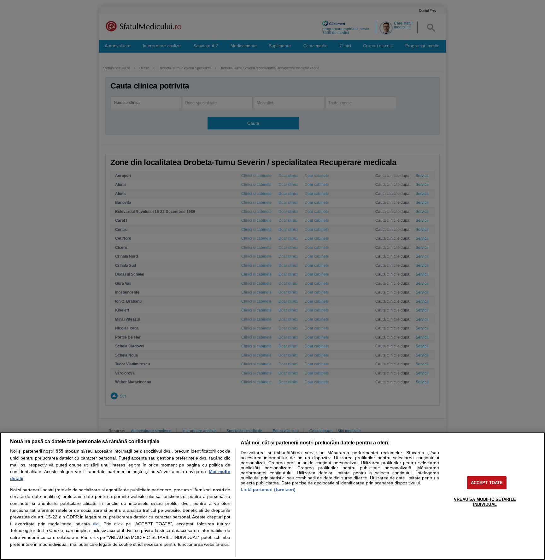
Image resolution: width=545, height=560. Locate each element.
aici (96, 524)
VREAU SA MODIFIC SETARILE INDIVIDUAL (485, 502)
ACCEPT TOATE (487, 482)
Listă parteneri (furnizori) (268, 489)
